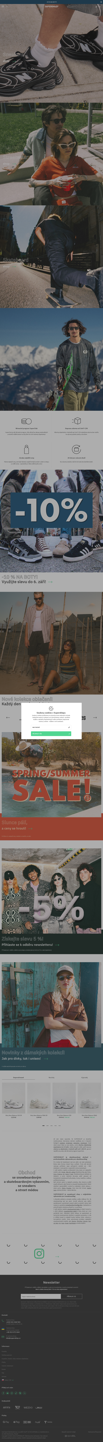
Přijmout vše (37, 734)
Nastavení (36, 727)
